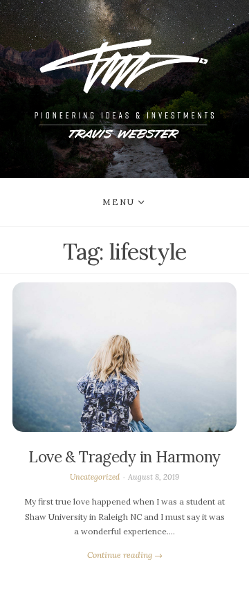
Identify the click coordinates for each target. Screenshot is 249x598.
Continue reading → (125, 555)
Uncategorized (95, 477)
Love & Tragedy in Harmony (124, 456)
